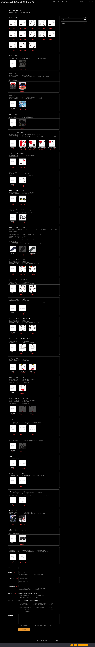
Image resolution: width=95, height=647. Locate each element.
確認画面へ (24, 629)
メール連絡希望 (24, 600)
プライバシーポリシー (83, 645)
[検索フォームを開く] (92, 1)
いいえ (75, 645)
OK (71, 645)
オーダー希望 (23, 593)
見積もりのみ (33, 593)
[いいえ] (93, 645)
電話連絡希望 (35, 600)
